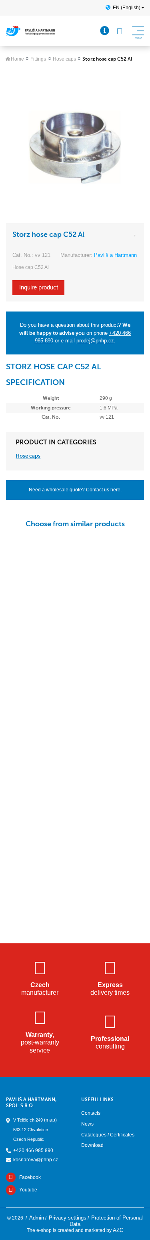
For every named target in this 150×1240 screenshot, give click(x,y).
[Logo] (30, 31)
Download (92, 1145)
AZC (118, 1230)
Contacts (90, 1113)
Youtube (28, 1190)
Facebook (30, 1177)
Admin (36, 1218)
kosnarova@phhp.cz (35, 1160)
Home (17, 59)
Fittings (38, 59)
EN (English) (126, 7)
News (87, 1124)
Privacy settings (67, 1218)
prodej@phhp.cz (95, 341)
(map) (50, 1120)
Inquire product (38, 287)
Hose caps (64, 59)
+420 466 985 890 (33, 1150)
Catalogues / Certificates (107, 1135)
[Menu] (105, 30)
